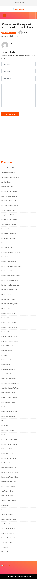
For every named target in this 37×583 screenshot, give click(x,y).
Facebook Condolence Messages (11, 266)
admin (26, 32)
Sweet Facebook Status (8, 519)
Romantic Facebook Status (9, 481)
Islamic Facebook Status (8, 421)
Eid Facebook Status (7, 247)
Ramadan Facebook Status (9, 472)
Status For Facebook (7, 514)
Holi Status (4, 407)
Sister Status (5, 505)
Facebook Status (6, 308)
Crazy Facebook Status (8, 215)
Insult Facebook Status (8, 416)
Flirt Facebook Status (7, 360)
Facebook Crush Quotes (8, 271)
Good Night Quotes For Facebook (11, 388)
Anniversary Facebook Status (10, 177)
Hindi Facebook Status (8, 402)
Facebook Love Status (8, 299)
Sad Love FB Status (7, 496)
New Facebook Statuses (8, 463)
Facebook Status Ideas (8, 313)
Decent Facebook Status (8, 233)
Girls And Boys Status (7, 374)
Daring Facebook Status (8, 229)
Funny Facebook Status (8, 369)
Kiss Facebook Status (7, 430)
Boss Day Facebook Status (9, 196)
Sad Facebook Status (8, 32)
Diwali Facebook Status (8, 238)
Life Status (4, 435)
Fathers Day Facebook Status (10, 341)
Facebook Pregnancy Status (9, 304)
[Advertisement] (18, 140)
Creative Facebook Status (9, 219)
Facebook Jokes (6, 294)
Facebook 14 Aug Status (8, 261)
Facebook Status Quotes (8, 322)
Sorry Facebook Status (8, 510)
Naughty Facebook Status (9, 458)
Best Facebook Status (8, 186)
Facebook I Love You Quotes (9, 289)
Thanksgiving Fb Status (8, 528)
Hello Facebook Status (8, 393)
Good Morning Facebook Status (10, 383)
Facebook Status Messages (9, 318)
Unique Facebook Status (8, 533)
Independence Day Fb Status (9, 411)
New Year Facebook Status (9, 467)
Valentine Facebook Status (9, 538)
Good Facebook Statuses (8, 378)
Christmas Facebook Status (9, 205)
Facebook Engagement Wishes (10, 275)
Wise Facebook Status (8, 552)
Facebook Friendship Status (9, 280)
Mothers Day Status (7, 449)
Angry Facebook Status (8, 172)
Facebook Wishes (6, 332)
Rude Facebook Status (8, 486)
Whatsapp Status (6, 542)
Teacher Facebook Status (9, 524)
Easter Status (5, 243)
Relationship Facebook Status (10, 477)
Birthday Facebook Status (9, 191)
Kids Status (4, 425)
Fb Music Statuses (6, 350)
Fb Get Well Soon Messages (9, 346)
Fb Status (4, 355)
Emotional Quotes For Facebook (10, 252)
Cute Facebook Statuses (8, 224)
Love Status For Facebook (9, 439)
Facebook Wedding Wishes (9, 327)
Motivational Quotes (7, 453)
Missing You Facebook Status (10, 444)
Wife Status (4, 547)
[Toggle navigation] (4, 15)
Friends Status (5, 364)
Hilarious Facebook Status (9, 397)
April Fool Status (6, 182)
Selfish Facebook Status (8, 500)
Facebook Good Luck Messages (10, 285)
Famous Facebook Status (9, 336)
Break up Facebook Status (9, 201)
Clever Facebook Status (8, 210)
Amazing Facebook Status (9, 168)
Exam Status (5, 257)
